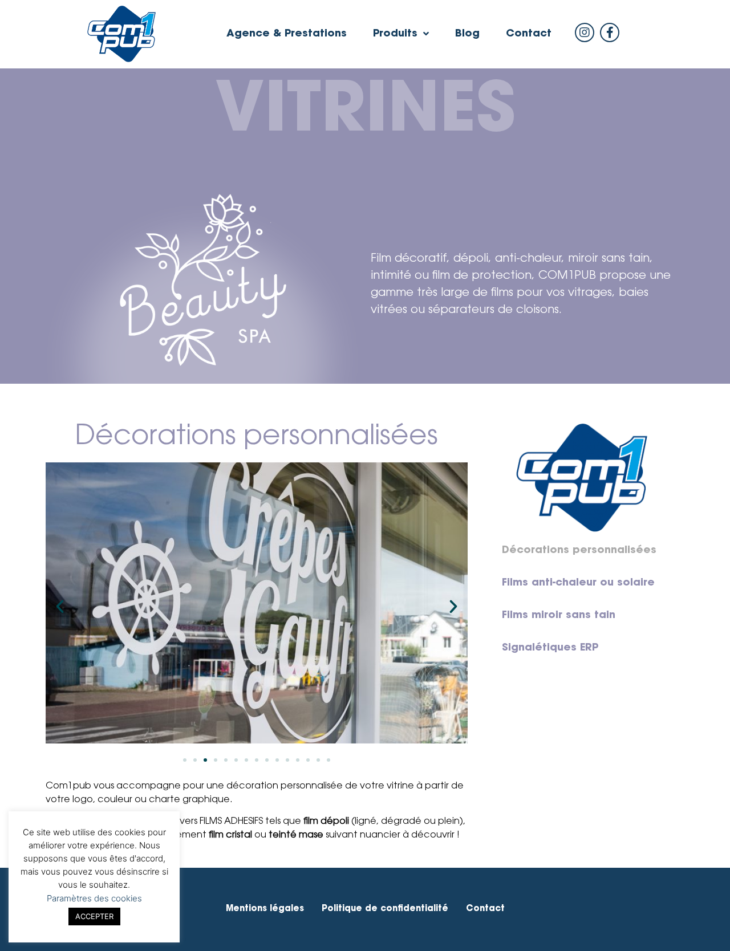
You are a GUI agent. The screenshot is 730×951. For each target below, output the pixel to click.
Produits (395, 34)
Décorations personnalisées (579, 551)
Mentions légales (265, 909)
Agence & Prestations (286, 34)
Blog (467, 34)
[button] (184, 760)
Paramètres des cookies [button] (94, 898)
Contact (528, 34)
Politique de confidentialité (385, 909)
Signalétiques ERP (550, 648)
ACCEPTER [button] (94, 916)
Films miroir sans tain (558, 616)
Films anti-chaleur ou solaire (578, 583)
